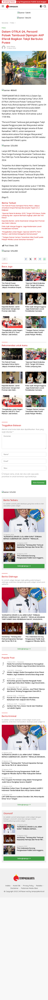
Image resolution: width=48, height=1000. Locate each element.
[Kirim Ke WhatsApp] (44, 259)
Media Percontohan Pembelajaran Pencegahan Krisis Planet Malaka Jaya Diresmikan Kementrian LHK (26, 665)
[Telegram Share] (40, 259)
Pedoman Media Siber (29, 888)
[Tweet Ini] (30, 259)
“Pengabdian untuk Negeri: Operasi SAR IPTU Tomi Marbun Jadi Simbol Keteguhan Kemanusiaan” (21, 233)
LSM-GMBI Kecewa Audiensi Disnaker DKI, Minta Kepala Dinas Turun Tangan (23, 798)
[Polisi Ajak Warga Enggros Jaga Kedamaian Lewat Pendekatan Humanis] (35, 299)
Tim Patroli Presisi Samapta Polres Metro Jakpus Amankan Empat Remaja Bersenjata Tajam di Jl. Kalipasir (21, 208)
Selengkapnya (23, 566)
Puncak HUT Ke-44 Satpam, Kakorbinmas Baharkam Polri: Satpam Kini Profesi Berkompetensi (23, 699)
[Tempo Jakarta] (11, 6)
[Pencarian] (45, 6)
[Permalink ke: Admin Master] (3, 47)
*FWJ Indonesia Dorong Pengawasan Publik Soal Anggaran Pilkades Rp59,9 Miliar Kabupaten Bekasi (30, 557)
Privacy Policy (28, 886)
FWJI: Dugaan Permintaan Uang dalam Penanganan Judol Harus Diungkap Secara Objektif (22, 781)
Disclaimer (14, 888)
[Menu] (3, 6)
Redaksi (39, 886)
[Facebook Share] (26, 259)
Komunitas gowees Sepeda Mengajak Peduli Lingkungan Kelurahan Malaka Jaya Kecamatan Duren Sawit (25, 682)
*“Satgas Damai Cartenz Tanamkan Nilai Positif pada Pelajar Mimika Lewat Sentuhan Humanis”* (22, 238)
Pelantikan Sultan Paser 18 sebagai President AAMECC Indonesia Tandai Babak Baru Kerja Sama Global (22, 789)
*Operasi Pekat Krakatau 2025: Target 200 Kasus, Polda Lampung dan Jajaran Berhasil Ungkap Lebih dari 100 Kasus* (23, 215)
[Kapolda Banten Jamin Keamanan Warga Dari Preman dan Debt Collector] (12, 299)
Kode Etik (16, 886)
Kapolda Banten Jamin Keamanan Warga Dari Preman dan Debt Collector (23, 222)
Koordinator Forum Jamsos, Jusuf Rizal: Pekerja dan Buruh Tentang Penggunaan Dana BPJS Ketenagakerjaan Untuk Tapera (26, 690)
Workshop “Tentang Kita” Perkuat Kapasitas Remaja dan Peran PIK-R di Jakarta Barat (30, 546)
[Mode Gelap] (41, 6)
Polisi (4, 28)
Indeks (7, 886)
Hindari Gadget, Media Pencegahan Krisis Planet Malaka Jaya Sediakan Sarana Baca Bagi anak (25, 673)
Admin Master (11, 47)
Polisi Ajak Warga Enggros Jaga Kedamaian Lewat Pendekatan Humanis (21, 227)
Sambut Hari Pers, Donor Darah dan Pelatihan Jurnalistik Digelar (25, 707)
